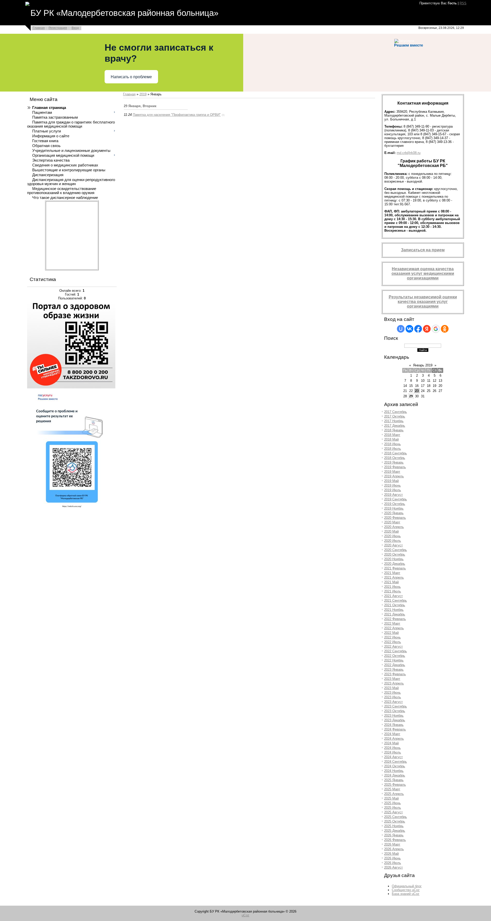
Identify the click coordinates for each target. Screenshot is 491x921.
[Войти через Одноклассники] (445, 329)
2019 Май (391, 481)
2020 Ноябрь (394, 559)
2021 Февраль (395, 568)
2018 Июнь (392, 444)
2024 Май (391, 743)
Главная (39, 28)
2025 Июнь (392, 803)
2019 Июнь (392, 485)
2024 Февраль (395, 729)
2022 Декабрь (394, 665)
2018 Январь (394, 430)
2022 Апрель (394, 628)
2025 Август (393, 812)
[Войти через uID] (401, 329)
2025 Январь (394, 780)
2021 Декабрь (394, 614)
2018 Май (391, 439)
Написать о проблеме (131, 77)
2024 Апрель (394, 738)
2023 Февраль (395, 674)
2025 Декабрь (394, 831)
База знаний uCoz (405, 894)
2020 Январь (394, 513)
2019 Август (393, 495)
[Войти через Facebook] (418, 329)
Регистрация (58, 28)
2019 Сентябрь (395, 499)
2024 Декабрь (394, 775)
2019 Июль (392, 490)
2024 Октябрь (394, 766)
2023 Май (391, 688)
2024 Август (393, 757)
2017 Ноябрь (394, 421)
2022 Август (393, 646)
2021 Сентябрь (395, 600)
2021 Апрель (394, 577)
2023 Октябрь (394, 711)
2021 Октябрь (394, 605)
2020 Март (392, 522)
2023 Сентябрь (395, 706)
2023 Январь (394, 669)
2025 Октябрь (394, 821)
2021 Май (391, 582)
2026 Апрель (394, 849)
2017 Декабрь (394, 426)
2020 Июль (392, 541)
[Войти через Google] (436, 329)
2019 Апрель (394, 476)
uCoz (245, 915)
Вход (75, 28)
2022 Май (391, 633)
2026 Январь (394, 835)
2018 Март (392, 435)
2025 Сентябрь (395, 817)
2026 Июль (392, 863)
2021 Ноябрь (394, 610)
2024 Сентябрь (395, 761)
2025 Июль (392, 808)
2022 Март (392, 623)
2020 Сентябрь (395, 550)
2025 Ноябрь (394, 826)
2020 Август (393, 545)
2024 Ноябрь (394, 771)
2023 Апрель (394, 683)
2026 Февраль (395, 840)
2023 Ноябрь (394, 715)
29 (411, 396)
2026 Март (392, 844)
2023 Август (393, 702)
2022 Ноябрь (394, 660)
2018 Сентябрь (395, 453)
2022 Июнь (392, 637)
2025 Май (391, 798)
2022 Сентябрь (395, 651)
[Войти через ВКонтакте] (409, 329)
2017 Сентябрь (395, 412)
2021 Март (392, 573)
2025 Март (392, 789)
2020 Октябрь (394, 554)
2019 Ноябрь (394, 508)
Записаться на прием (423, 250)
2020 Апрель (394, 527)
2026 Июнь (392, 858)
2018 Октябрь (394, 458)
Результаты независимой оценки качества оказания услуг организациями (423, 301)
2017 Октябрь (394, 416)
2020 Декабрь (394, 564)
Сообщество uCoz (406, 890)
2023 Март (392, 679)
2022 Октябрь (394, 656)
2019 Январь (394, 462)
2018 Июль (392, 449)
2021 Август (393, 596)
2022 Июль (392, 642)
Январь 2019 (422, 365)
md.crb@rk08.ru (408, 153)
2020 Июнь (392, 536)
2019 (143, 94)
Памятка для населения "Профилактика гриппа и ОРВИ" (177, 115)
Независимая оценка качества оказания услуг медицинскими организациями (423, 273)
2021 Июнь (392, 587)
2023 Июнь (392, 692)
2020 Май (391, 531)
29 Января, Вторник (140, 106)
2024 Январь (394, 725)
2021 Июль (392, 591)
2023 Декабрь (394, 720)
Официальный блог (407, 886)
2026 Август (393, 867)
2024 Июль (392, 752)
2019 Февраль (395, 467)
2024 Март (392, 734)
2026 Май (391, 854)
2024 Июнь (392, 748)
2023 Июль (392, 697)
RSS (463, 3)
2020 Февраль (395, 518)
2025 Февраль (395, 785)
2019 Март (392, 472)
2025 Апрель (394, 794)
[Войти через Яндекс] (427, 329)
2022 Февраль (395, 619)
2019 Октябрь (394, 504)
